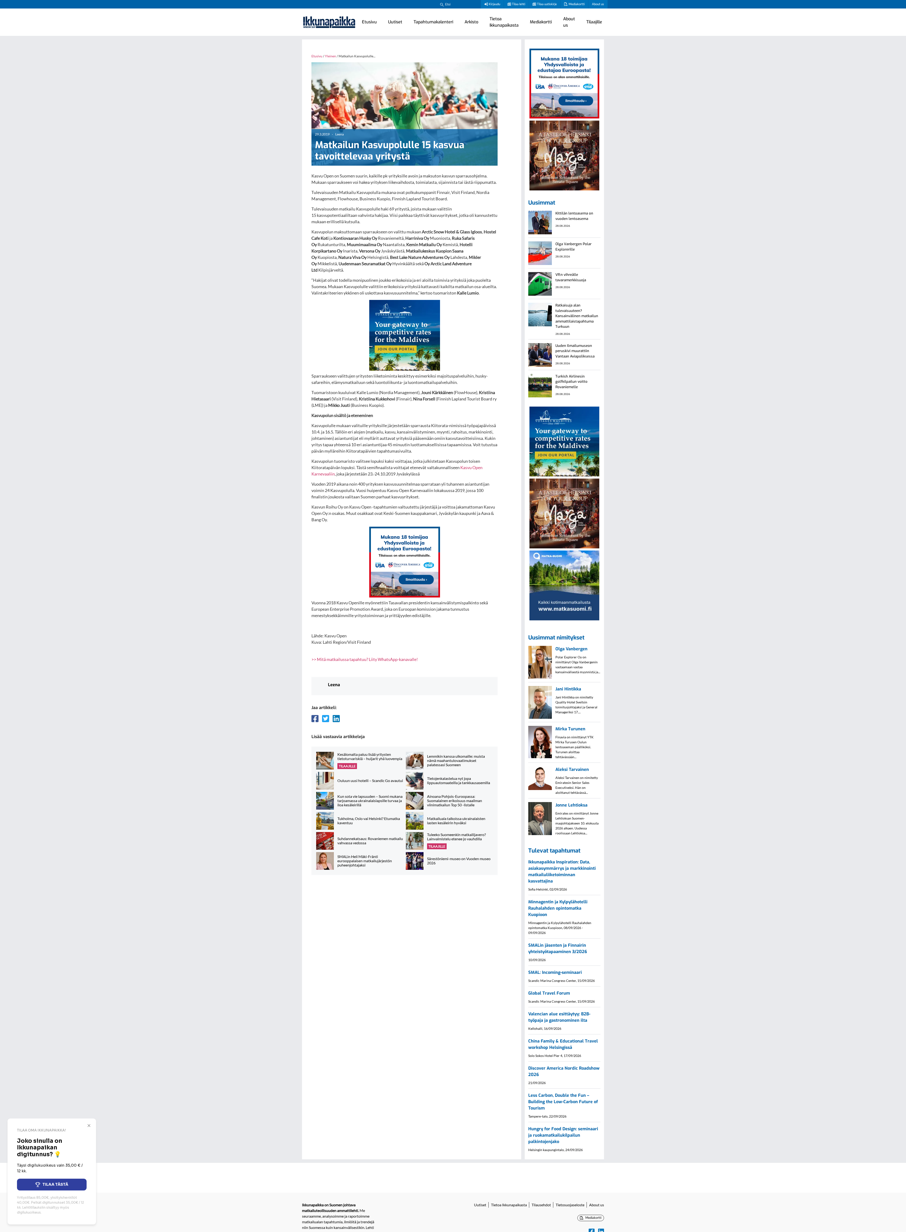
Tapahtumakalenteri (433, 22)
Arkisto (471, 22)
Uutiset (395, 22)
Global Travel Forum (549, 993)
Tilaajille (594, 22)
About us (598, 4)
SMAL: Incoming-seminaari (555, 972)
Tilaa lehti (518, 4)
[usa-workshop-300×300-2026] (404, 561)
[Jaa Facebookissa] (315, 719)
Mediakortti (577, 4)
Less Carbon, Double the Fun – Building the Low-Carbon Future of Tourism (563, 1102)
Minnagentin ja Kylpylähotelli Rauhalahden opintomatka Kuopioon (557, 908)
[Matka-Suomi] (564, 584)
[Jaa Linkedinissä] (336, 719)
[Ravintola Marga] (564, 154)
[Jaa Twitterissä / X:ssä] (325, 719)
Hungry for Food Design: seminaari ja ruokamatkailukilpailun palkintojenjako (563, 1135)
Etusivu (369, 22)
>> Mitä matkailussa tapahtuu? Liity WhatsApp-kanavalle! (364, 659)
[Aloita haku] (442, 4)
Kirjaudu (494, 4)
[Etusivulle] (329, 22)
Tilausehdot (541, 1205)
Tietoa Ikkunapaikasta (504, 22)
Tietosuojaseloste (570, 1205)
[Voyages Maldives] (404, 334)
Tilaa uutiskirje (547, 4)
